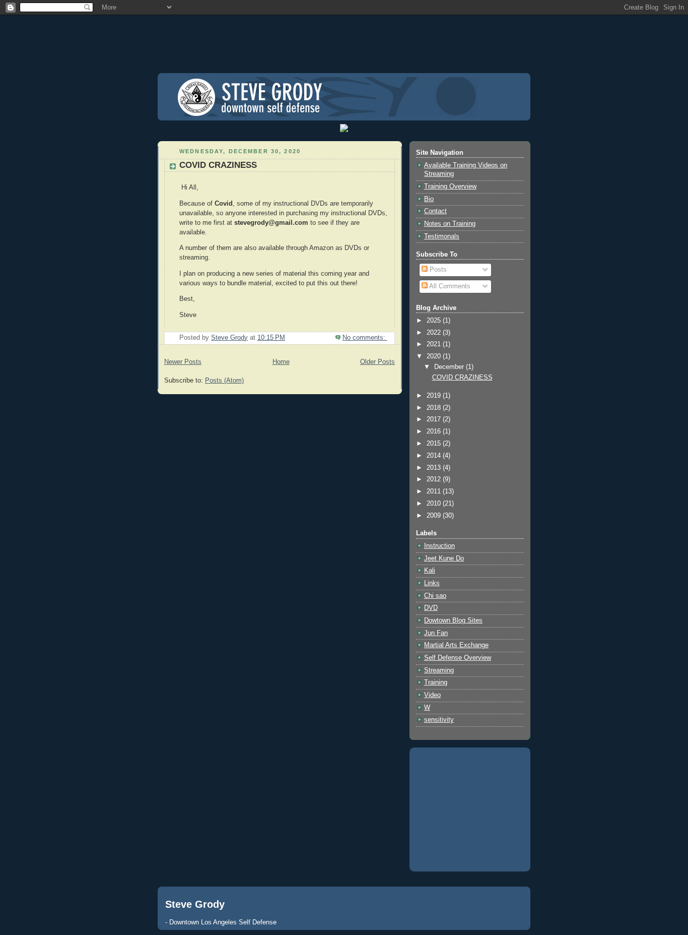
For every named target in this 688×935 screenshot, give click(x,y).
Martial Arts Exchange (456, 645)
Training (435, 682)
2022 (435, 332)
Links (432, 583)
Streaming (439, 670)
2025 (435, 320)
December (450, 366)
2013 (435, 467)
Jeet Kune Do (444, 558)
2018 (435, 407)
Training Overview (450, 186)
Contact (435, 211)
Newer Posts (182, 361)
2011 (435, 491)
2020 (435, 356)
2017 (435, 419)
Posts (437, 269)
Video (432, 695)
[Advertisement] (344, 37)
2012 (435, 479)
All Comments (449, 286)
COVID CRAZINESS (218, 165)
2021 (435, 344)
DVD (431, 607)
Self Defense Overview (457, 657)
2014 (435, 455)
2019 (435, 395)
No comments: (364, 337)
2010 (435, 503)
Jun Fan (436, 633)
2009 (435, 515)
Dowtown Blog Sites (453, 620)
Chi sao (435, 595)
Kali (429, 570)
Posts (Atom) (224, 380)
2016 (435, 431)
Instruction (439, 545)
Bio (429, 199)
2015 (435, 443)
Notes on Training (449, 223)
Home (281, 361)
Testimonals (441, 236)
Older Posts (377, 361)
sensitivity (439, 719)
